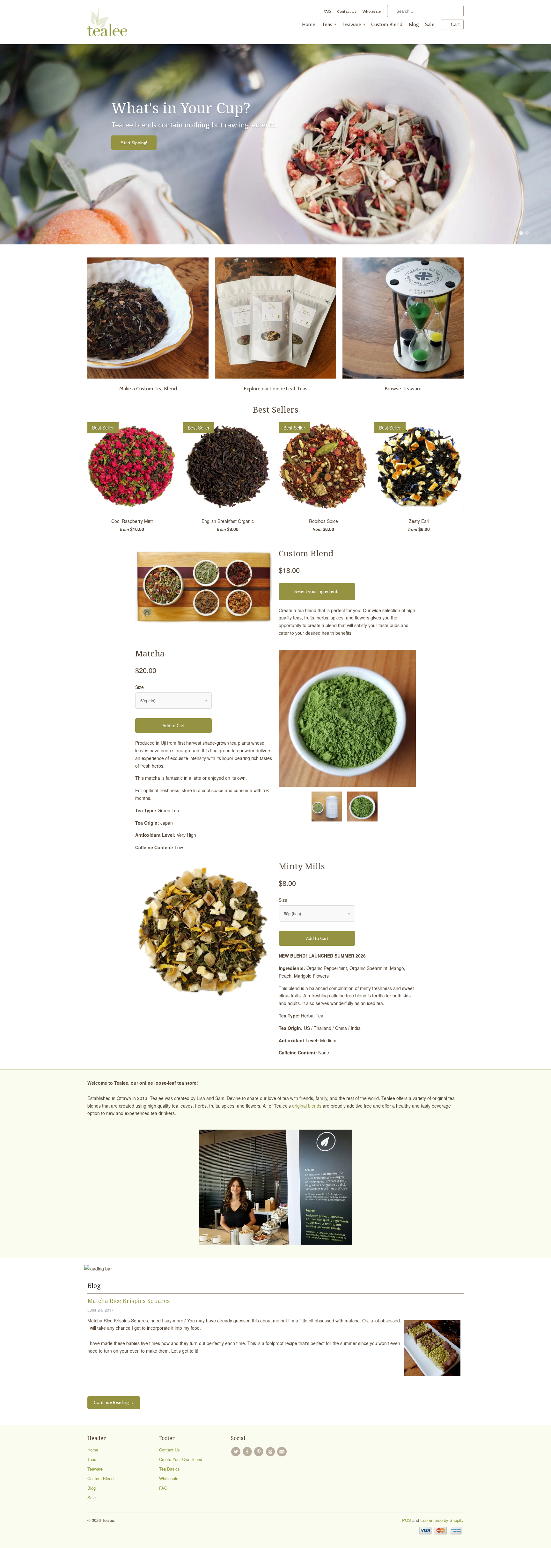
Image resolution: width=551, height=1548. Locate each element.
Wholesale (372, 11)
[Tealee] (107, 22)
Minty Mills (302, 866)
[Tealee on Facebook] (248, 1452)
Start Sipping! (134, 143)
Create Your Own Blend (180, 1459)
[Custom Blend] (203, 587)
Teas (329, 24)
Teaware (353, 24)
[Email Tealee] (283, 1452)
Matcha (150, 653)
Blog (414, 24)
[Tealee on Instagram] (271, 1452)
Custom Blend (386, 24)
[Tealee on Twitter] (236, 1452)
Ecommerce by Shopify (442, 1520)
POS (406, 1520)
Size (139, 687)
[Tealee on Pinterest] (260, 1452)
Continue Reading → (114, 1402)
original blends (306, 1106)
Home (308, 24)
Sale (430, 24)
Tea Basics (169, 1469)
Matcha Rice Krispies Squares (128, 1301)
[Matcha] (347, 718)
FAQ (327, 11)
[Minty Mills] (203, 931)
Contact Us (346, 11)
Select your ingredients (317, 591)
